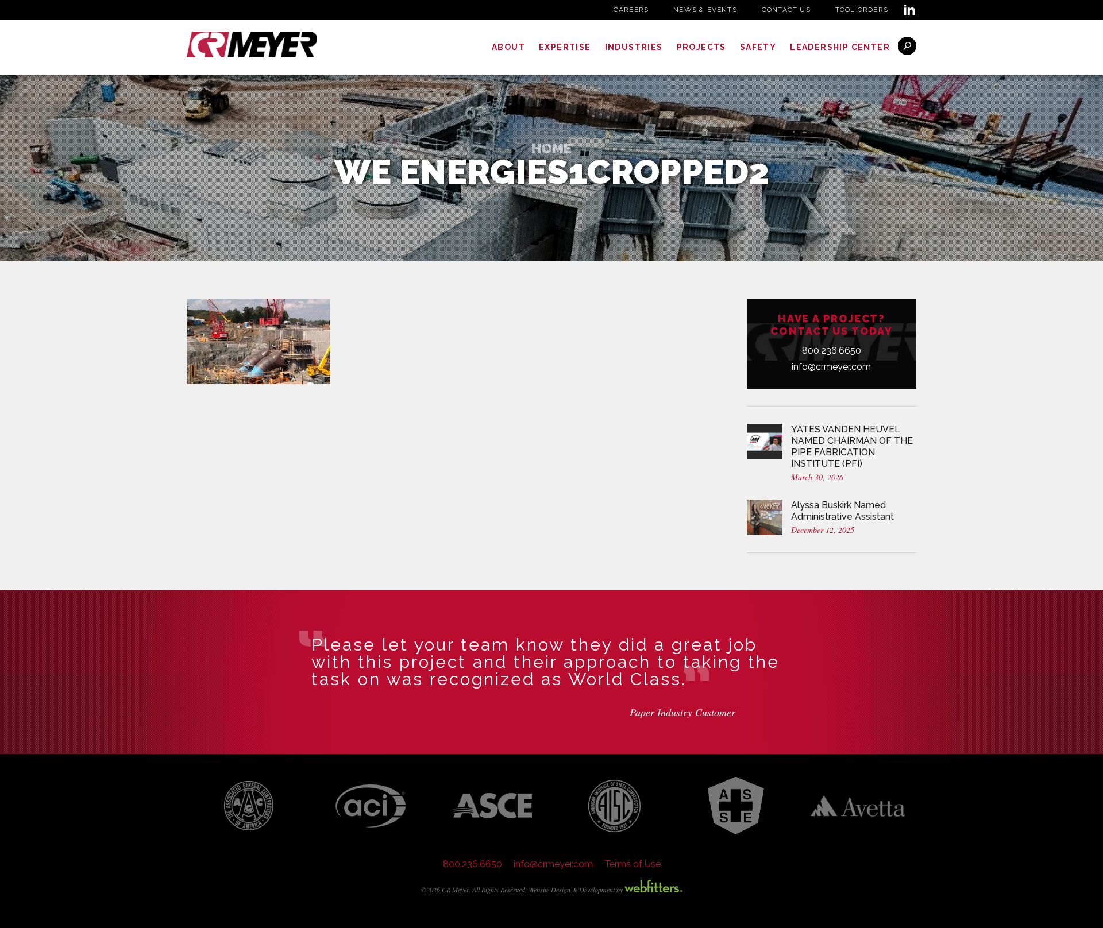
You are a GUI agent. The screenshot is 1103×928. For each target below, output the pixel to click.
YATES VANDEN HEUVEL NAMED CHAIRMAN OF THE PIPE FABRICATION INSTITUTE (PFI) (852, 446)
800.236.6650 (831, 350)
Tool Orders (861, 10)
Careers (631, 10)
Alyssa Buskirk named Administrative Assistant (842, 511)
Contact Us (786, 10)
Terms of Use (632, 864)
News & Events (705, 10)
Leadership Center (840, 47)
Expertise (565, 47)
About (508, 47)
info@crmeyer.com (831, 366)
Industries (634, 47)
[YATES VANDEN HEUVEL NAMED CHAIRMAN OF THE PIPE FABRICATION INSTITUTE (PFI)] (764, 441)
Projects (701, 47)
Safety (758, 47)
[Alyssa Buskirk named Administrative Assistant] (764, 517)
